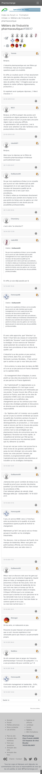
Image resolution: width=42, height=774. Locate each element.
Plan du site (11, 736)
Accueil (9, 720)
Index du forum (8, 15)
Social (28, 727)
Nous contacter (12, 727)
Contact (19, 759)
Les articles (11, 730)
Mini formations (32, 732)
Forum (9, 722)
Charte (11, 759)
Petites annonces (13, 725)
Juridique (29, 725)
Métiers (29, 730)
